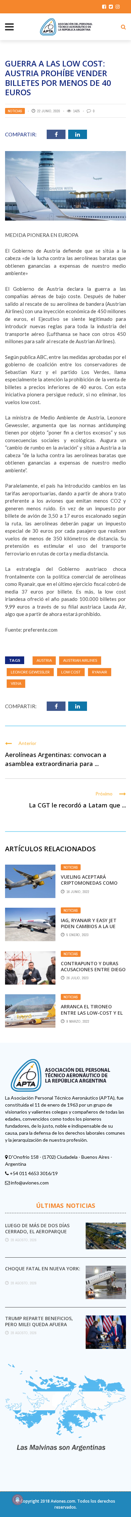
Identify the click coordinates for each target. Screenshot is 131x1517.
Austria (44, 660)
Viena (16, 683)
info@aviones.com (30, 1182)
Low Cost (71, 672)
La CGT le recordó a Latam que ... (77, 805)
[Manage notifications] (17, 1499)
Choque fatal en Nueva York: (42, 1268)
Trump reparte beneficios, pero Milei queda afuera (39, 1321)
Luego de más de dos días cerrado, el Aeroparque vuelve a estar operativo (38, 1231)
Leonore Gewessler (30, 672)
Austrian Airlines (80, 660)
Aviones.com (63, 1501)
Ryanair (99, 672)
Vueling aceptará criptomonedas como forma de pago (89, 883)
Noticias (15, 111)
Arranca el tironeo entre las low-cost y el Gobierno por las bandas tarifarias (93, 1015)
